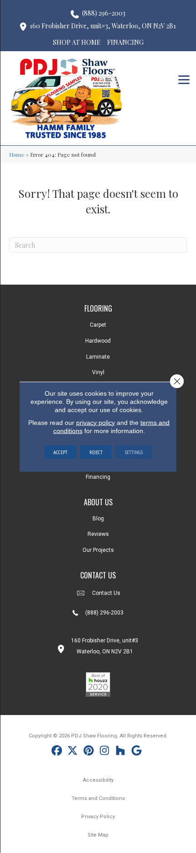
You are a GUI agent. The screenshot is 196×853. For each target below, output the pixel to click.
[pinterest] (88, 751)
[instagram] (104, 751)
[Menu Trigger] (184, 79)
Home (17, 154)
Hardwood (98, 341)
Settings (133, 451)
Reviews (98, 534)
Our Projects (98, 550)
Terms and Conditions (98, 798)
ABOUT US (98, 502)
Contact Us (106, 593)
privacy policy (95, 422)
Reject (96, 451)
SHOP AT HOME (77, 42)
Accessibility (98, 780)
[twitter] (72, 751)
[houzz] (120, 751)
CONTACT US (98, 575)
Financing (98, 477)
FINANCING (125, 42)
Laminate (98, 357)
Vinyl (98, 372)
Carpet (98, 325)
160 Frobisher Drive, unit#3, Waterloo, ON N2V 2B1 (103, 25)
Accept (60, 451)
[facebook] (56, 751)
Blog (98, 518)
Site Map (98, 835)
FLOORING (98, 308)
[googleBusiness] (136, 751)
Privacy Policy (98, 817)
